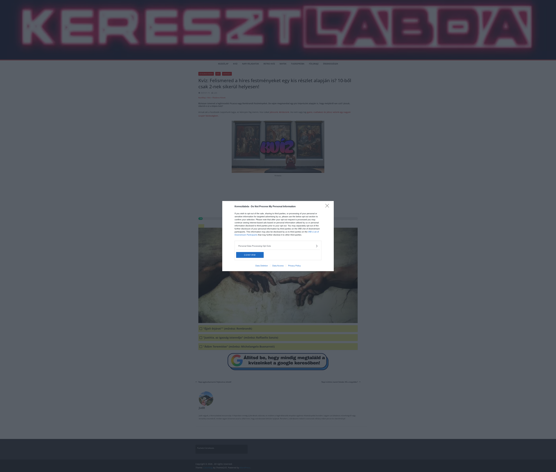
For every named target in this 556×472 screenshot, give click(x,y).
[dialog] (278, 236)
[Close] (328, 206)
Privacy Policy (294, 265)
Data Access (278, 265)
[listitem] (278, 246)
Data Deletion (261, 265)
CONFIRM (250, 255)
